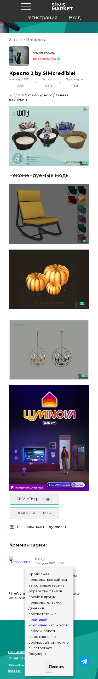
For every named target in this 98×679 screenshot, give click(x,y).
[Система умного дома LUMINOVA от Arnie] (49, 438)
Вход (75, 17)
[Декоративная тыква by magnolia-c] (49, 280)
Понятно (51, 666)
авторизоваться (23, 597)
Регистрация (41, 17)
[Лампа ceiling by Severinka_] (49, 350)
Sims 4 (16, 39)
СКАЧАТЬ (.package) (34, 498)
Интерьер (36, 39)
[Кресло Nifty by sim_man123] (49, 214)
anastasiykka (44, 59)
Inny (40, 558)
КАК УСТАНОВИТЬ (34, 513)
